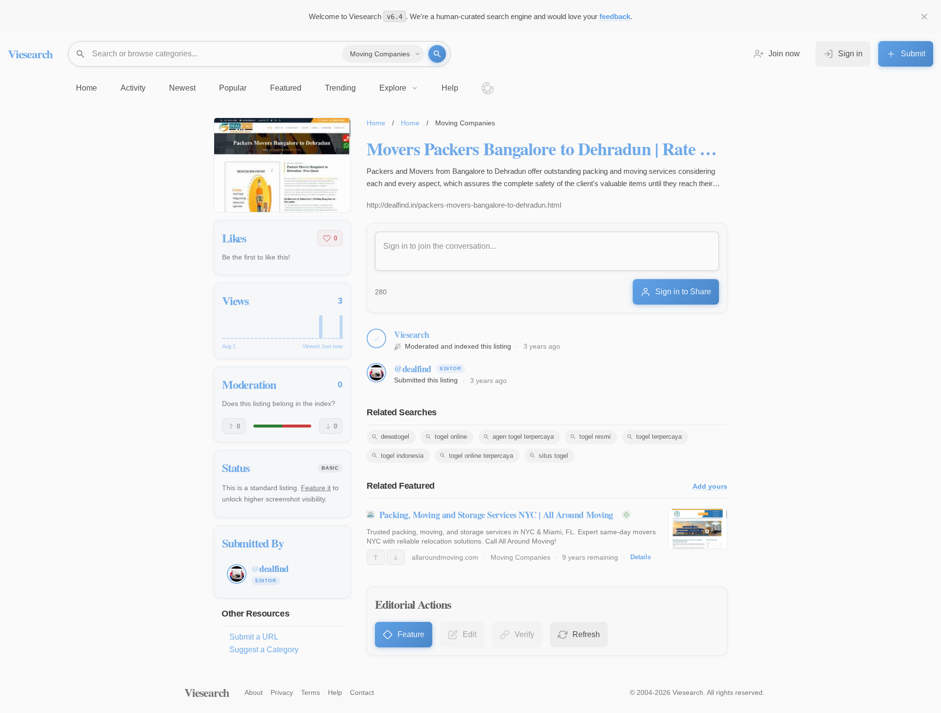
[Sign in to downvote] (396, 557)
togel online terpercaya (481, 455)
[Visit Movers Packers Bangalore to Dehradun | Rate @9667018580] (282, 165)
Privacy (282, 692)
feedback (614, 16)
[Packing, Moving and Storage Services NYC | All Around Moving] (697, 528)
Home (376, 123)
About (254, 692)
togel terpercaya (659, 436)
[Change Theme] (487, 88)
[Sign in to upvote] (376, 557)
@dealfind (412, 369)
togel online (451, 436)
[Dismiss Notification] (924, 16)
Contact (362, 692)
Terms (310, 692)
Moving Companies (520, 557)
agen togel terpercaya (523, 436)
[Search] (437, 54)
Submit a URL (253, 637)
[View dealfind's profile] (376, 372)
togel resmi (595, 436)
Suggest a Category (263, 649)
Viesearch (30, 53)
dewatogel (395, 436)
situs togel (553, 455)
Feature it (316, 488)
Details (640, 557)
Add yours (710, 486)
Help (335, 692)
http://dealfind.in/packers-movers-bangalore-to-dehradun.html (464, 205)
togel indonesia (402, 455)
